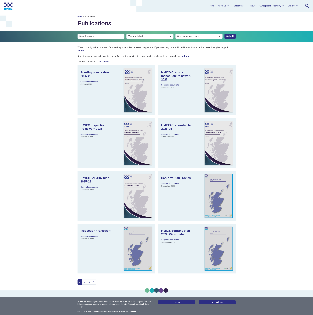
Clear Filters (103, 61)
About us (222, 6)
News (253, 6)
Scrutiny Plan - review (176, 178)
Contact (291, 6)
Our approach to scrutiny (270, 6)
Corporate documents (89, 81)
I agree (177, 302)
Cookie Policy (134, 311)
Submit (230, 36)
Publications (238, 6)
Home (211, 6)
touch (81, 50)
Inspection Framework (96, 230)
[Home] (8, 6)
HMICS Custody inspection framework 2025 (176, 76)
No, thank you (217, 302)
